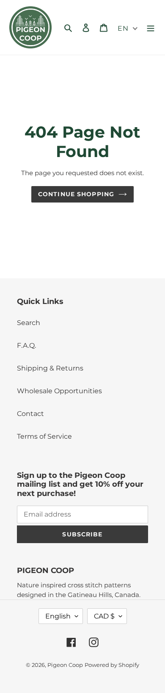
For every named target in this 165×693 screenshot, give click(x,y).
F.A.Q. (26, 345)
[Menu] (151, 27)
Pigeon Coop (65, 664)
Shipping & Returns (50, 368)
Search (28, 323)
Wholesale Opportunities (59, 391)
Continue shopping (76, 194)
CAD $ (104, 616)
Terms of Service (44, 436)
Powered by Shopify (112, 664)
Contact (30, 414)
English (58, 616)
